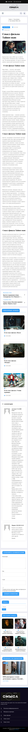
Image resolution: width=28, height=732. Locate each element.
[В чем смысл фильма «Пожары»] (14, 350)
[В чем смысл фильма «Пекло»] (14, 322)
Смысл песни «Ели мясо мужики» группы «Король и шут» (13, 302)
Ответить (13, 518)
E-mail (3, 579)
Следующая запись (7, 299)
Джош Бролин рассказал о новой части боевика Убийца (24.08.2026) (20, 650)
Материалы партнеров (9, 711)
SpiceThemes (16, 729)
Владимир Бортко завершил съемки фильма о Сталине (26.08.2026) (20, 632)
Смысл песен (7, 722)
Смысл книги (7, 718)
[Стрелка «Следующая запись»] (24, 303)
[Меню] (3, 13)
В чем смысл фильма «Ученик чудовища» (12, 391)
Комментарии (5, 556)
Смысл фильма (6, 27)
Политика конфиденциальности (11, 708)
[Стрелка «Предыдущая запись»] (24, 295)
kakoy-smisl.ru (22, 728)
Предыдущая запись (7, 292)
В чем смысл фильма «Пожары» (10, 361)
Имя (3, 571)
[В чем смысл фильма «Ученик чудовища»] (14, 380)
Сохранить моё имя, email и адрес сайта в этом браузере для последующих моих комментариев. (14, 590)
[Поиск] (21, 13)
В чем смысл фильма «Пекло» (12, 332)
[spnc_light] (24, 13)
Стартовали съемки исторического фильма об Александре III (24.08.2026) (7, 650)
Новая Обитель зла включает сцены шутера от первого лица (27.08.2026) (7, 632)
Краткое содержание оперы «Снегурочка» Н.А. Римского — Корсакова (12, 296)
